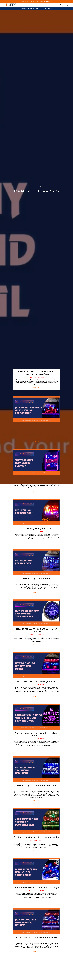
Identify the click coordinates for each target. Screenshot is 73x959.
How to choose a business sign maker (36, 681)
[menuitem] (61, 5)
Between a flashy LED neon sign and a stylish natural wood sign (36, 373)
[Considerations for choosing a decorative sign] (36, 821)
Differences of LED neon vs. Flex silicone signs (36, 887)
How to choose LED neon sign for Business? (36, 937)
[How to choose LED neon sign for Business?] (36, 921)
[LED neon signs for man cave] (36, 562)
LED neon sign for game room (36, 528)
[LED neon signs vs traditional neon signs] (36, 769)
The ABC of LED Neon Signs (35, 186)
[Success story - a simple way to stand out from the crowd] (36, 717)
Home (25, 186)
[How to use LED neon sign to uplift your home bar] (36, 612)
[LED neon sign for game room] (36, 512)
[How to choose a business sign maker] (36, 665)
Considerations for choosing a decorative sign (36, 837)
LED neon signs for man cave (36, 578)
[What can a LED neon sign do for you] (36, 462)
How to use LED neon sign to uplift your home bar (36, 630)
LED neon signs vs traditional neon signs (36, 785)
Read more (36, 387)
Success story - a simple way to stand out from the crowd (36, 734)
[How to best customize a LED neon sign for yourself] (36, 409)
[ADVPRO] (10, 5)
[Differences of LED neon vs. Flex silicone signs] (36, 871)
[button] (61, 5)
